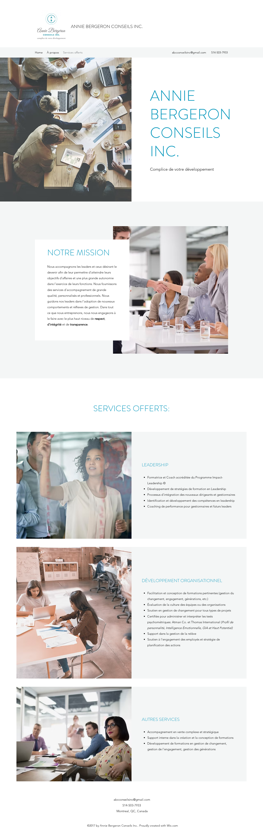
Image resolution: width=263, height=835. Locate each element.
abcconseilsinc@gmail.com (189, 52)
